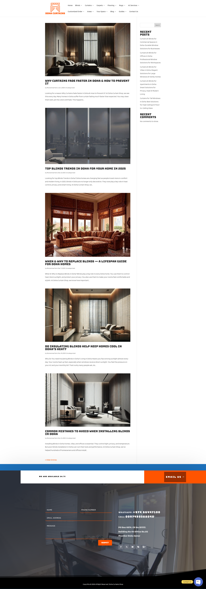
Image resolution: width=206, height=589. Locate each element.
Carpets (100, 5)
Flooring (111, 5)
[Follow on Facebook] (120, 546)
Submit (105, 543)
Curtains (88, 5)
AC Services (132, 5)
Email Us (173, 477)
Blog (112, 12)
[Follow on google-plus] (144, 546)
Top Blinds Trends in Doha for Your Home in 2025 (85, 168)
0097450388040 (140, 516)
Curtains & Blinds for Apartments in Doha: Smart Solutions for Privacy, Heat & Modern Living (149, 87)
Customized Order (75, 12)
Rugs (121, 5)
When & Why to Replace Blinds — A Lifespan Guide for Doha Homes (86, 262)
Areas (89, 12)
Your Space (101, 12)
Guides (121, 12)
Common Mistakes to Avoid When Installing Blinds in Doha (87, 432)
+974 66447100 (146, 512)
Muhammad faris (52, 88)
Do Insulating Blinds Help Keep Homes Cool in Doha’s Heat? (83, 347)
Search (157, 25)
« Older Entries (51, 460)
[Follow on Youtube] (132, 546)
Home (70, 5)
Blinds (77, 5)
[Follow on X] (126, 546)
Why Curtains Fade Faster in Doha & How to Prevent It (87, 82)
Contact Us (133, 12)
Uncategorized (70, 88)
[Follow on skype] (138, 546)
